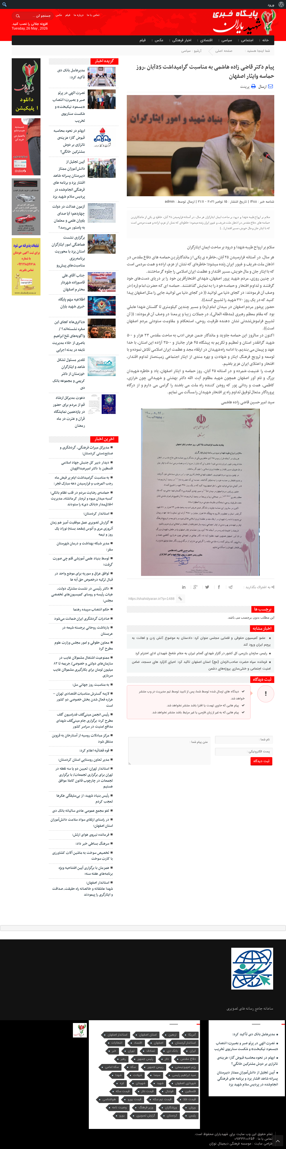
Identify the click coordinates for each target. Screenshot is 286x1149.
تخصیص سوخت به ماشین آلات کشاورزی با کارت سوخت (82, 856)
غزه (122, 1083)
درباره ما (79, 15)
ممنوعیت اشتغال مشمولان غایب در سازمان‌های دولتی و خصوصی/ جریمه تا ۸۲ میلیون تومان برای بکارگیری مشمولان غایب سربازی (83, 667)
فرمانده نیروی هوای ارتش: (90, 835)
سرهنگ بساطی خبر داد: (92, 844)
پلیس (192, 1115)
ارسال (262, 86)
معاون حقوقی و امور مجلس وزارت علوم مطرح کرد (83, 646)
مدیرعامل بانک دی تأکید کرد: (254, 1034)
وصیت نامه (119, 1107)
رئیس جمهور (145, 1059)
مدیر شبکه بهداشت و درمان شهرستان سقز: (85, 546)
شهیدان (140, 1083)
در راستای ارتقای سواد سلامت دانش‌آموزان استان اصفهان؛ (82, 823)
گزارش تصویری (145, 1115)
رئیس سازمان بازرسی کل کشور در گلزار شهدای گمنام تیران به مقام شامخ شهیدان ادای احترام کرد (201, 653)
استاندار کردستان (185, 1043)
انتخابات (116, 1043)
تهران (131, 1051)
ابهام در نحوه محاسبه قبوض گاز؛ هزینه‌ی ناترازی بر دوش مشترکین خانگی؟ (247, 1061)
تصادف (150, 1051)
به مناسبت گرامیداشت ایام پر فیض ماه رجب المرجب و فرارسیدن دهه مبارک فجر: (83, 481)
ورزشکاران (171, 1107)
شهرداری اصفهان (185, 1083)
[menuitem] (281, 4)
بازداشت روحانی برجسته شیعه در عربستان (87, 631)
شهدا (118, 1075)
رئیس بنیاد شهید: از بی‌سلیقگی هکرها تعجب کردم (84, 799)
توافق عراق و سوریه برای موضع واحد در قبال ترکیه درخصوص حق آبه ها (83, 577)
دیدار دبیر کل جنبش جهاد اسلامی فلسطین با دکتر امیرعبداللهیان (87, 466)
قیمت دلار (147, 1091)
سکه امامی (112, 1067)
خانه (265, 40)
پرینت (245, 86)
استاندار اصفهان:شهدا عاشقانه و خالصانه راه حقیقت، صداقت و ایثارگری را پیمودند (82, 889)
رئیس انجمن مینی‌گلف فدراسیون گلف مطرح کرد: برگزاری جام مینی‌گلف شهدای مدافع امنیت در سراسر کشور (84, 721)
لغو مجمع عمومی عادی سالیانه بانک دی (80, 811)
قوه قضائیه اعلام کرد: (94, 751)
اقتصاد (138, 1043)
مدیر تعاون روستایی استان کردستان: (83, 760)
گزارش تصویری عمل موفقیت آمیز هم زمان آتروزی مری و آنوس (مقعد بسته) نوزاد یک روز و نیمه (81, 529)
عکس (59, 15)
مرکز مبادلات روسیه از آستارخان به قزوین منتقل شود (82, 739)
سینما (157, 1075)
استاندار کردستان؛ (96, 514)
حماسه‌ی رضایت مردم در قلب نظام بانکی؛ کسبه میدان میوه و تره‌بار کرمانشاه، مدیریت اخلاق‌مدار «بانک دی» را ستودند (81, 499)
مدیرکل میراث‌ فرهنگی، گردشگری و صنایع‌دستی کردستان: (86, 451)
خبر (114, 1051)
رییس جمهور (155, 1067)
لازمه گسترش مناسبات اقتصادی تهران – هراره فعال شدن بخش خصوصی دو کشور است (83, 700)
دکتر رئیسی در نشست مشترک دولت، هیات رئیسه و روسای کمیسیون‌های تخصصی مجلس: (82, 595)
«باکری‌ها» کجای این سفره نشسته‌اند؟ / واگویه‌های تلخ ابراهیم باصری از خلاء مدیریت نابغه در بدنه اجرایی (68, 336)
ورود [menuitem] (271, 4)
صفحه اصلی (223, 51)
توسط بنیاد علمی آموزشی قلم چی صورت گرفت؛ (83, 562)
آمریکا (192, 1034)
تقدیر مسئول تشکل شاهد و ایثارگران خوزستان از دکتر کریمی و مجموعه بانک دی (69, 374)
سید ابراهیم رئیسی (184, 1075)
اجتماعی (247, 40)
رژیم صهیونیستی (185, 1067)
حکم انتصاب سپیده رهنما (91, 610)
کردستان (172, 1115)
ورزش (192, 1107)
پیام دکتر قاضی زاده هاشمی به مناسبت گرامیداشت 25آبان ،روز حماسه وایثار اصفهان (205, 71)
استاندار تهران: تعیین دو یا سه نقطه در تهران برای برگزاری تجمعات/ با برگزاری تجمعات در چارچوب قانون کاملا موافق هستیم (84, 778)
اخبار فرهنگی (181, 40)
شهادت (137, 1075)
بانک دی (172, 1051)
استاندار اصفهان (117, 1034)
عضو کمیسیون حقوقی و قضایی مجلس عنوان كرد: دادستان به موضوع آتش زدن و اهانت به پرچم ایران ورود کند (201, 641)
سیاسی (226, 40)
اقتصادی (206, 40)
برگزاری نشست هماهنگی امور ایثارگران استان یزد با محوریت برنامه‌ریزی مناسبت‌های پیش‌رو (68, 251)
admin (170, 201)
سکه (133, 1067)
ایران (193, 1051)
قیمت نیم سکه (162, 1099)
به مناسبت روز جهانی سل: (90, 685)
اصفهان (158, 1043)
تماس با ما (93, 15)
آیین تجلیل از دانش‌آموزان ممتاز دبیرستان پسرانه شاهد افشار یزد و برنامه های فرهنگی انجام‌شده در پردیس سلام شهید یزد (247, 1079)
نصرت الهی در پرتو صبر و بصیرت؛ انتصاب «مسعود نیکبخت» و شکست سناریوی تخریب (69, 107)
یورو (122, 1115)
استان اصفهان (148, 1034)
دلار (167, 1059)
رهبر (123, 1059)
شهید (160, 1083)
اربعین (172, 1034)
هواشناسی (109, 1099)
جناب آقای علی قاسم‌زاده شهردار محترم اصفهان (73, 282)
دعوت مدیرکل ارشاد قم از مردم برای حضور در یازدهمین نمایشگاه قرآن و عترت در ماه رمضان (69, 412)
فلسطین (190, 1091)
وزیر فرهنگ (146, 1107)
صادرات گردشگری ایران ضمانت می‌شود (81, 619)
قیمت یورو (134, 1099)
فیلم (67, 15)
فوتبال (169, 1091)
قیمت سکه (123, 1091)
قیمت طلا (189, 1099)
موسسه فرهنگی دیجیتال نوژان (230, 1143)
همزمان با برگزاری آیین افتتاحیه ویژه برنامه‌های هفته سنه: (86, 871)
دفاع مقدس (188, 1059)
